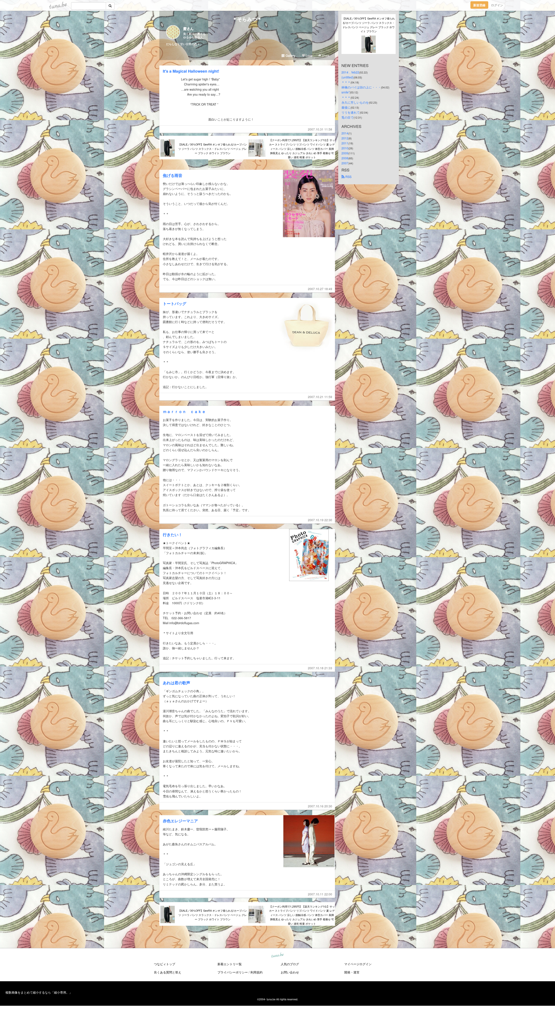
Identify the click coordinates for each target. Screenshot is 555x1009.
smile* (345, 92)
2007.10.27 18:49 (320, 289)
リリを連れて (350, 112)
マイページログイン (358, 964)
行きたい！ (172, 534)
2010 (344, 148)
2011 (344, 143)
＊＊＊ (346, 82)
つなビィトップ (164, 964)
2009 (344, 153)
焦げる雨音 (172, 175)
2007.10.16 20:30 (320, 806)
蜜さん (188, 28)
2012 (344, 138)
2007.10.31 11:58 (320, 129)
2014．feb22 (350, 72)
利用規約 (256, 972)
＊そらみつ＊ (247, 19)
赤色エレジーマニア (180, 821)
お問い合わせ (290, 972)
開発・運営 (351, 972)
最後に (346, 107)
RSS (347, 177)
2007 (344, 163)
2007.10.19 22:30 (320, 520)
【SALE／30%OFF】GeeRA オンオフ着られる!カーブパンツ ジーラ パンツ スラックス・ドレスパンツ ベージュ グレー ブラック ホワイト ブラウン (212, 148)
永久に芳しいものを (355, 102)
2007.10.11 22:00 (320, 894)
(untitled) (347, 77)
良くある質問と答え (167, 972)
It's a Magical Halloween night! (191, 71)
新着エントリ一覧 (229, 964)
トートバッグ (174, 303)
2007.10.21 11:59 (320, 397)
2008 (344, 158)
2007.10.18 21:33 (320, 668)
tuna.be (277, 955)
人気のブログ (290, 964)
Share (325, 55)
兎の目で (347, 117)
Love (308, 55)
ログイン (497, 5)
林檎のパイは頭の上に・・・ (361, 87)
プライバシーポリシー (232, 972)
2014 (344, 133)
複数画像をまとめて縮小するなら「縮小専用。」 (38, 992)
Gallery (290, 55)
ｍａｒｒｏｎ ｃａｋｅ (184, 411)
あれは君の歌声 (176, 683)
